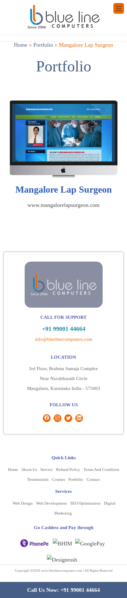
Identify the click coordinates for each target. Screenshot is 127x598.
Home (20, 45)
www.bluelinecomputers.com (61, 570)
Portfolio (43, 45)
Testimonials (37, 479)
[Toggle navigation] (118, 8)
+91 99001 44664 (63, 328)
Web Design (23, 503)
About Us (29, 469)
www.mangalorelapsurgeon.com (63, 205)
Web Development (51, 503)
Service (46, 469)
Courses (58, 479)
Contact (93, 479)
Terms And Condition (101, 469)
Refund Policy (68, 469)
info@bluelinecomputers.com (63, 339)
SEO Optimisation (85, 503)
